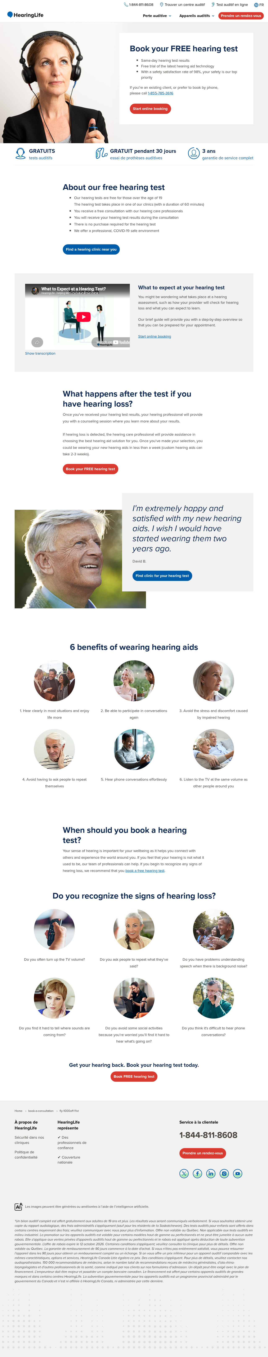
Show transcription (40, 353)
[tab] (157, 16)
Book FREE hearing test (134, 1076)
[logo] (25, 14)
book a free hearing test (144, 870)
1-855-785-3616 (160, 93)
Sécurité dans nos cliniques (29, 1140)
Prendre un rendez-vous (241, 15)
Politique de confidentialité (26, 1154)
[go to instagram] (224, 1174)
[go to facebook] (197, 1174)
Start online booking (150, 108)
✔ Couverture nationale (69, 1160)
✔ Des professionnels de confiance (72, 1142)
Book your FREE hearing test (90, 469)
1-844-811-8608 (208, 1135)
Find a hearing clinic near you (91, 249)
